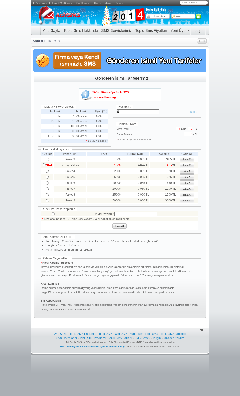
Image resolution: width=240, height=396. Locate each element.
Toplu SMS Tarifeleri (173, 334)
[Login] (199, 16)
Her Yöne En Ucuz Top (62, 40)
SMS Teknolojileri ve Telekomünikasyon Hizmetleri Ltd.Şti (93, 346)
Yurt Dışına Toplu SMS (144, 334)
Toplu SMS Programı (92, 338)
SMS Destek (142, 338)
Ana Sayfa (60, 334)
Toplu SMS (105, 334)
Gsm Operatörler (66, 338)
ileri (204, 41)
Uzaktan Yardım (174, 338)
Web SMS (121, 334)
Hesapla (192, 111)
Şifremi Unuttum (182, 21)
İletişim (157, 338)
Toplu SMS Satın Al (120, 338)
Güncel (37, 41)
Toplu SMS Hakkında (83, 334)
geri (199, 41)
